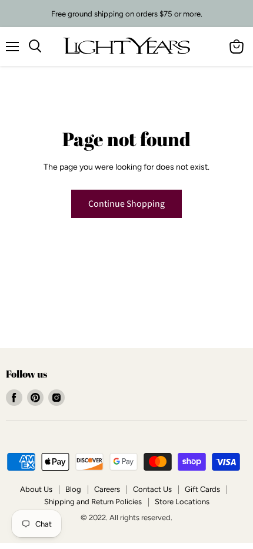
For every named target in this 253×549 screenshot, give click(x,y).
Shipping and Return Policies (93, 501)
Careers (107, 489)
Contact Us (152, 489)
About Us (36, 489)
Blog (73, 489)
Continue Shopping (126, 203)
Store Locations (182, 501)
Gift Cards (202, 489)
